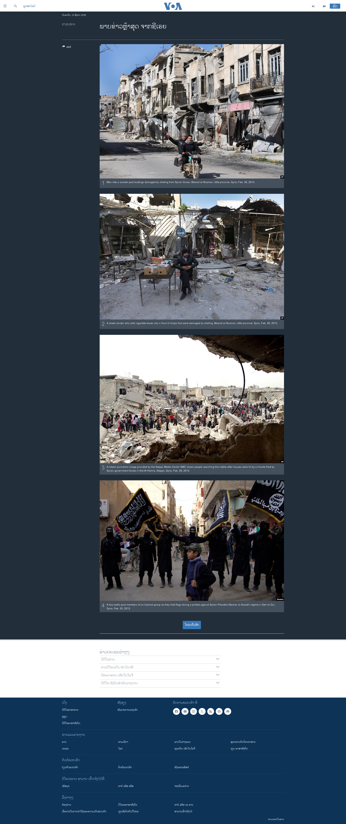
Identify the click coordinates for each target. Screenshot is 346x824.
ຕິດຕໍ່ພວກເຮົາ (125, 767)
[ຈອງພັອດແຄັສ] (227, 711)
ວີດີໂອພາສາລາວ (70, 710)
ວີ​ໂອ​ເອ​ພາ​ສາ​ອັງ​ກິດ (127, 805)
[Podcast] (219, 711)
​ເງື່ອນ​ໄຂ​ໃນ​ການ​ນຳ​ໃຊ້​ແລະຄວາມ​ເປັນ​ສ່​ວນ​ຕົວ (84, 811)
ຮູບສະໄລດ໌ (29, 6)
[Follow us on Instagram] (193, 711)
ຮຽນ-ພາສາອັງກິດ (239, 749)
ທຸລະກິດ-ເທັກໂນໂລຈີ (184, 749)
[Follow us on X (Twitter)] (202, 711)
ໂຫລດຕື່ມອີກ (192, 624)
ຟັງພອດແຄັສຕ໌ (181, 767)
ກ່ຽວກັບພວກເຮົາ (70, 767)
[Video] (324, 6)
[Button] (66, 47)
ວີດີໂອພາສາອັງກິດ (71, 723)
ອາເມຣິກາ (123, 742)
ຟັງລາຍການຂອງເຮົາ (127, 710)
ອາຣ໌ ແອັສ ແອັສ (126, 786)
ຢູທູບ (64, 716)
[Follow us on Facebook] (176, 711)
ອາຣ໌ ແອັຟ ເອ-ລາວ (183, 805)
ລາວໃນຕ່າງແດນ (182, 742)
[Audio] (313, 6)
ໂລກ (120, 749)
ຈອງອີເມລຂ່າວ (181, 786)
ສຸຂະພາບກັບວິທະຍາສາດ (243, 742)
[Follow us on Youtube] (184, 711)
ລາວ (64, 742)
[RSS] (210, 711)
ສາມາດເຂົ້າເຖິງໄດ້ (183, 811)
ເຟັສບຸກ (66, 786)
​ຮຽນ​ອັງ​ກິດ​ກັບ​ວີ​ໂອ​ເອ (128, 811)
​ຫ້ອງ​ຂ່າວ (66, 805)
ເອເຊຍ (65, 749)
